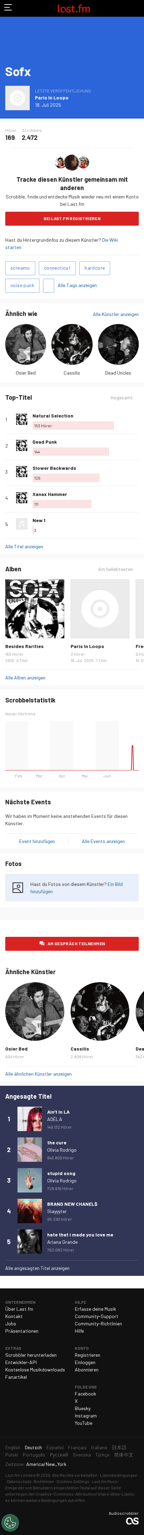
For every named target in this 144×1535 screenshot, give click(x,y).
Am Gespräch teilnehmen (76, 943)
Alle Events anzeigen (103, 841)
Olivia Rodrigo (62, 1150)
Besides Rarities (24, 646)
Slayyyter (57, 1211)
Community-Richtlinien (98, 1323)
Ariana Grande (62, 1242)
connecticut (57, 268)
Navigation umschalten (8, 8)
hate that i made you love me (80, 1234)
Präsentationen (21, 1331)
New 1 (39, 520)
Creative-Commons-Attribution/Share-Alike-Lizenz (85, 1493)
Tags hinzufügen (48, 286)
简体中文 (124, 1455)
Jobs (10, 1323)
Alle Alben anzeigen (25, 677)
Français (77, 1447)
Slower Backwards (54, 468)
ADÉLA (54, 1119)
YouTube (83, 1423)
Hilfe (79, 1331)
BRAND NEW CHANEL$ (72, 1204)
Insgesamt (121, 397)
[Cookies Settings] (10, 1523)
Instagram (86, 1416)
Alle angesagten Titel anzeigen (37, 1268)
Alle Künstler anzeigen (116, 314)
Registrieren (87, 1355)
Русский (59, 1455)
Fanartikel (16, 1377)
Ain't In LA (58, 1112)
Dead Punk (45, 442)
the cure (56, 1142)
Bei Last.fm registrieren (72, 218)
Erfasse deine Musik (95, 1309)
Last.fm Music (105, 1481)
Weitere (136, 419)
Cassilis (72, 373)
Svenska (82, 1455)
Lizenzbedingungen (118, 1475)
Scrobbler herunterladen (31, 1355)
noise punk (22, 285)
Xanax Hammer (50, 494)
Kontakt (14, 1316)
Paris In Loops (52, 97)
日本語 (119, 1447)
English (12, 1447)
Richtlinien (44, 1481)
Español (55, 1447)
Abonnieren (87, 1369)
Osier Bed (26, 373)
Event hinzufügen (37, 841)
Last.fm (73, 8)
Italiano (99, 1447)
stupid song (61, 1173)
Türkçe (102, 1455)
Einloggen (85, 1362)
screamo (20, 268)
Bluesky (83, 1408)
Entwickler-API (21, 1362)
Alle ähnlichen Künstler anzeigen (38, 1074)
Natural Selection (53, 416)
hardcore (95, 268)
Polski (11, 1455)
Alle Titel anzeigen (24, 546)
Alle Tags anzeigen (77, 285)
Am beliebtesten (115, 569)
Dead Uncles (118, 373)
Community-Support (96, 1316)
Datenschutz (19, 1481)
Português (34, 1455)
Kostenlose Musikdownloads (35, 1369)
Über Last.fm (19, 1309)
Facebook (85, 1394)
